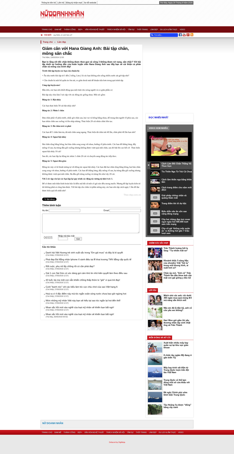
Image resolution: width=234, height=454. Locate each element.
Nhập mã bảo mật (66, 236)
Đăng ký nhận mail (74, 3)
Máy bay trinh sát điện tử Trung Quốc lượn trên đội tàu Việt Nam (176, 370)
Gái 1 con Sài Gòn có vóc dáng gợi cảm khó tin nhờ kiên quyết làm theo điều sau (86, 273)
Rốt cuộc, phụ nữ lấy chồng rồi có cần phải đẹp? (70, 266)
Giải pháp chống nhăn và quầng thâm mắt (174, 196)
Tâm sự (131, 29)
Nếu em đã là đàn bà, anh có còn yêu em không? (178, 309)
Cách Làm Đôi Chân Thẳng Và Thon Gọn (176, 164)
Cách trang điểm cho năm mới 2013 (177, 188)
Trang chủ (47, 29)
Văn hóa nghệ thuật (95, 29)
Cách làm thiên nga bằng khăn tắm (177, 180)
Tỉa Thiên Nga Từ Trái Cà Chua (177, 171)
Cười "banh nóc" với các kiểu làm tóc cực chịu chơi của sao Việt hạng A (81, 287)
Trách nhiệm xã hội (116, 29)
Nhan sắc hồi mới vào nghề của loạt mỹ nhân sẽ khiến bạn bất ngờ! (80, 307)
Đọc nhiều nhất (158, 117)
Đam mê (58, 29)
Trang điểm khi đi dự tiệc (174, 203)
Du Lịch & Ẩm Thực (168, 29)
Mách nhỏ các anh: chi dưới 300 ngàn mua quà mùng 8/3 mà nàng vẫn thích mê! (178, 297)
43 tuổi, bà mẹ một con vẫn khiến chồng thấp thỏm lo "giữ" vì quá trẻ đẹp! (83, 280)
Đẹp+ (80, 29)
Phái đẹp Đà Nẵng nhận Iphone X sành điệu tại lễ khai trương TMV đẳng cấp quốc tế (88, 259)
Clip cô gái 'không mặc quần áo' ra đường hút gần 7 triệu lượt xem (176, 230)
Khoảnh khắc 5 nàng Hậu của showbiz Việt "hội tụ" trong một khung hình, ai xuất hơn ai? (176, 264)
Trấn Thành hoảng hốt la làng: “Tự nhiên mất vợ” (176, 249)
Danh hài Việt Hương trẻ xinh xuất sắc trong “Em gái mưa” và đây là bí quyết (84, 252)
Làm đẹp (154, 29)
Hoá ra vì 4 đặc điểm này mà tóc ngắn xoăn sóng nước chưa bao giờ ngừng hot (86, 293)
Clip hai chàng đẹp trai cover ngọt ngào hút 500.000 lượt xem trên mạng (176, 221)
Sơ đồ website (90, 3)
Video (182, 29)
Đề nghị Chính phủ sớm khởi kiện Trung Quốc (175, 393)
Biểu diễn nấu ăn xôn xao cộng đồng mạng (174, 212)
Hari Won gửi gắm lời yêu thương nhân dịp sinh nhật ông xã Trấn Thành (177, 322)
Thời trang (142, 29)
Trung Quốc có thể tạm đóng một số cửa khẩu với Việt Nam (177, 382)
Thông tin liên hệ (48, 3)
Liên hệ (61, 3)
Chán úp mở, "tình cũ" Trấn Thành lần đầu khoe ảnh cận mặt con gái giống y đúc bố (178, 275)
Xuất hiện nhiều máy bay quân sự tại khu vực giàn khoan (176, 345)
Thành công (70, 29)
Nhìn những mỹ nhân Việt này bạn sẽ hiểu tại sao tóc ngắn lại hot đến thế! (83, 300)
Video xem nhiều (158, 128)
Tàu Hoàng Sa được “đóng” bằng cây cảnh (177, 406)
